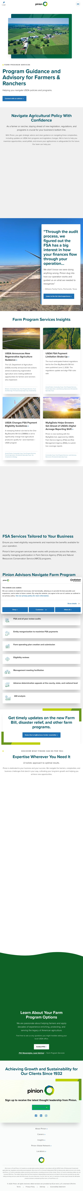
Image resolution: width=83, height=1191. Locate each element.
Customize (39, 609)
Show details (72, 603)
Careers (40, 1134)
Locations (41, 1151)
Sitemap (42, 1186)
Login (4, 5)
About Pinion (40, 1128)
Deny (14, 609)
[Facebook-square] (35, 1115)
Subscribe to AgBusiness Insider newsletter (40, 735)
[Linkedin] (41, 1115)
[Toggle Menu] (78, 4)
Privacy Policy (30, 1186)
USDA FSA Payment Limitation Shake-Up (57, 355)
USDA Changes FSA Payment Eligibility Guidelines (21, 424)
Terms (19, 1186)
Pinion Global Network (40, 1145)
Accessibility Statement (57, 1186)
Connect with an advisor (13, 98)
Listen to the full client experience (58, 296)
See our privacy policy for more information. (32, 596)
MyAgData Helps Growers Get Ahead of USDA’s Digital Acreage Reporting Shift (61, 426)
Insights (40, 1140)
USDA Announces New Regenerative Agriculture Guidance (18, 357)
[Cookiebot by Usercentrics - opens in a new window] (72, 580)
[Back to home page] (41, 4)
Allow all (67, 609)
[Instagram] (46, 1115)
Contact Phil (40, 1047)
